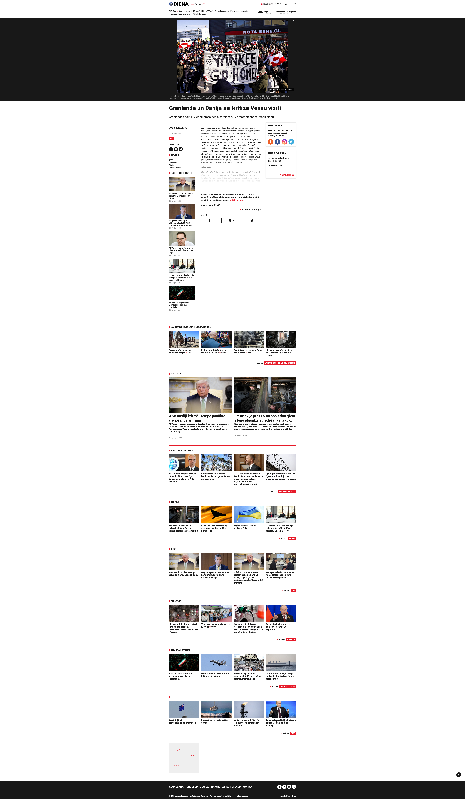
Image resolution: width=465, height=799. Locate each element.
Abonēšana (176, 786)
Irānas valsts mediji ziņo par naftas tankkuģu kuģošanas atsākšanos (280, 676)
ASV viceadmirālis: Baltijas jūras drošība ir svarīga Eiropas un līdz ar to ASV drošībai (182, 477)
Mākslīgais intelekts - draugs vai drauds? (233, 11)
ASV (172, 138)
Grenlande (173, 163)
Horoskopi (192, 786)
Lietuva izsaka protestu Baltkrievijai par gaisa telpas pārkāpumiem (215, 476)
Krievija (176, 601)
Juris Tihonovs (178, 127)
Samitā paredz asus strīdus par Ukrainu (248, 351)
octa (192, 755)
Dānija (171, 165)
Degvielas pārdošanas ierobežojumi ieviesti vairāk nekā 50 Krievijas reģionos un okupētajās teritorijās (249, 628)
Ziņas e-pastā (219, 786)
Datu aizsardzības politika (220, 796)
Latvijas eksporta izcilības (180, 14)
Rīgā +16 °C (269, 12)
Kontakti (249, 786)
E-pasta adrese (275, 165)
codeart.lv (246, 796)
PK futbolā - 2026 (199, 14)
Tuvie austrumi (181, 650)
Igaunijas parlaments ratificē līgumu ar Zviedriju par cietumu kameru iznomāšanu (281, 476)
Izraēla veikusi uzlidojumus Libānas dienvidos (215, 674)
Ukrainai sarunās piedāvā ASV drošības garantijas (279, 353)
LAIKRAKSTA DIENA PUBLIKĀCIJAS (191, 326)
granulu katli (176, 765)
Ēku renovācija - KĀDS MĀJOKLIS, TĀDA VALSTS (197, 11)
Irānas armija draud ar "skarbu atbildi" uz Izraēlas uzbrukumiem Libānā (247, 676)
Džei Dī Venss (175, 168)
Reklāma (235, 786)
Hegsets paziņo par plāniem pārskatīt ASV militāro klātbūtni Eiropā (180, 223)
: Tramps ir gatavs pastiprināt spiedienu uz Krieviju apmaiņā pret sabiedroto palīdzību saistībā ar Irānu (248, 577)
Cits (173, 697)
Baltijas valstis (182, 450)
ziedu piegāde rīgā (176, 750)
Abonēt (279, 4)
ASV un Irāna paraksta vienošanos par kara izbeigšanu (179, 304)
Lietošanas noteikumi (199, 796)
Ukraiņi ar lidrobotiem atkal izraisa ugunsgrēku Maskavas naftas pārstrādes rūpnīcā (183, 628)
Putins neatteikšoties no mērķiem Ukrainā (213, 351)
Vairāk (260, 363)
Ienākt (292, 4)
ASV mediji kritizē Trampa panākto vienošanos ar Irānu (181, 195)
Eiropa (175, 502)
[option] (232, 60)
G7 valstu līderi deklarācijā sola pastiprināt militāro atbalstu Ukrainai (181, 277)
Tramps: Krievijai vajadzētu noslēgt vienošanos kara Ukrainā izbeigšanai (280, 575)
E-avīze (204, 786)
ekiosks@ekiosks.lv (288, 796)
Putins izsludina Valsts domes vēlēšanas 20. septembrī (278, 627)
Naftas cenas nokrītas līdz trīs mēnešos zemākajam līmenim (247, 723)
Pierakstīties (287, 175)
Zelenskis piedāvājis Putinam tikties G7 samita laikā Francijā (281, 723)
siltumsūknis (190, 767)
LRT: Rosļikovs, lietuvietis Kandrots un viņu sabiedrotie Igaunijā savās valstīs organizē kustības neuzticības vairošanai (248, 478)
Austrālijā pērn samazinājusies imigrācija (182, 721)
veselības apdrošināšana (182, 759)
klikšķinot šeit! (237, 200)
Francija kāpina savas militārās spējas (180, 351)
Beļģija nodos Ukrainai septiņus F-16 (245, 527)
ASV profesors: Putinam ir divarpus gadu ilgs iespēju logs (181, 250)
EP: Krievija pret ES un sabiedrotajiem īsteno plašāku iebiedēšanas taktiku (264, 418)
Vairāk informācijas (251, 209)
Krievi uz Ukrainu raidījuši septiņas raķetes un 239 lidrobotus (214, 528)
